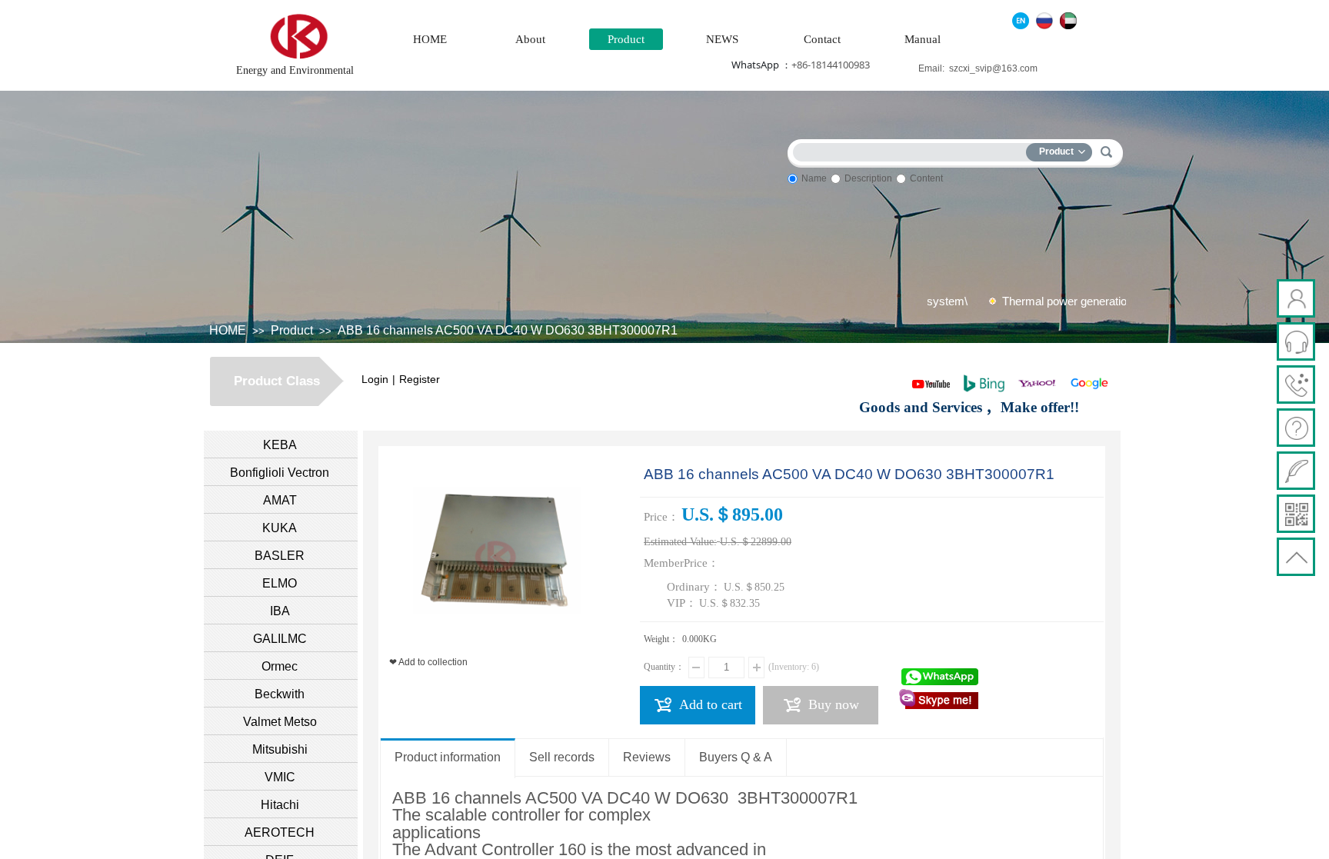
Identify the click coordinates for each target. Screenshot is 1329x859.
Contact (822, 39)
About (530, 39)
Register (419, 379)
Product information (448, 757)
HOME (430, 39)
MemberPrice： (681, 563)
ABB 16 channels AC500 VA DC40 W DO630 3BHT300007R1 (508, 330)
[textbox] (913, 149)
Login (374, 379)
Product (626, 39)
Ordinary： (694, 587)
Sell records (562, 757)
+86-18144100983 (830, 65)
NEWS (722, 39)
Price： (661, 517)
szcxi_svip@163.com (993, 68)
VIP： (682, 603)
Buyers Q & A (735, 757)
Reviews (647, 757)
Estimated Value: (680, 542)
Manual (922, 39)
